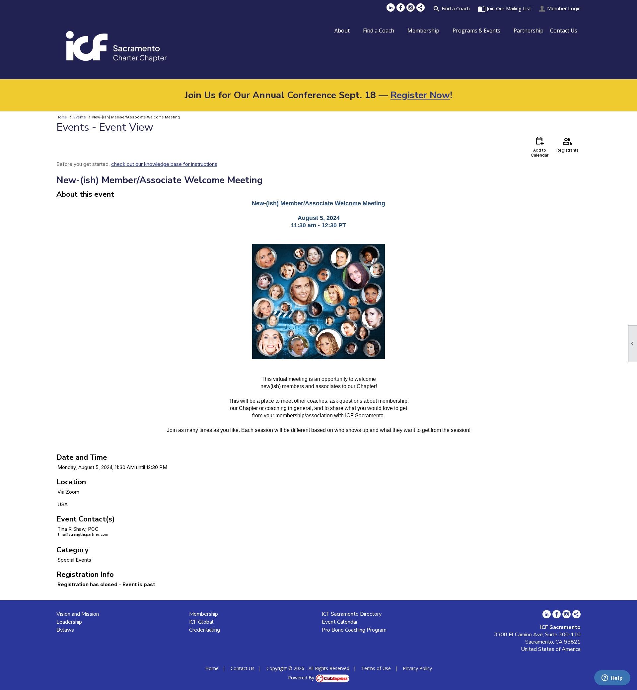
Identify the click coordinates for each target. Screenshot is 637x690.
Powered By (302, 677)
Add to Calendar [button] (539, 146)
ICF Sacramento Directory (352, 614)
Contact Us (563, 30)
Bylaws (65, 630)
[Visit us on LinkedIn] (391, 7)
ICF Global (201, 622)
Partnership (528, 30)
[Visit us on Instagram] (410, 7)
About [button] (342, 30)
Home (61, 117)
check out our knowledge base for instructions (164, 164)
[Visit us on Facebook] (400, 7)
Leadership (69, 622)
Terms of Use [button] (376, 668)
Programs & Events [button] (476, 30)
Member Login (564, 8)
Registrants (567, 144)
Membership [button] (423, 30)
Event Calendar (340, 622)
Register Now (420, 95)
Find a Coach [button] (378, 30)
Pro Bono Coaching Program (354, 630)
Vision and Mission (77, 614)
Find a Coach (451, 9)
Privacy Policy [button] (417, 668)
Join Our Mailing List (504, 9)
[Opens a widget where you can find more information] (612, 678)
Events (79, 117)
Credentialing (204, 630)
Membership (203, 614)
